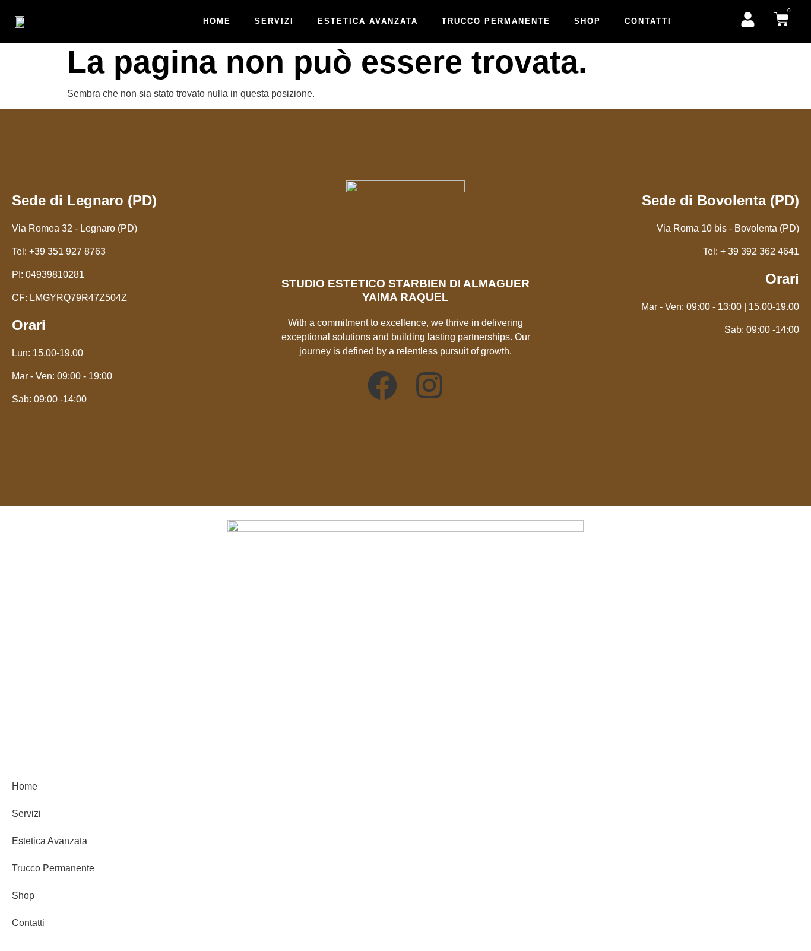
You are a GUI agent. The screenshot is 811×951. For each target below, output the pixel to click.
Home (217, 21)
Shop (587, 21)
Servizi (274, 21)
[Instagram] (429, 385)
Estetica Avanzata (368, 21)
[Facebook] (382, 385)
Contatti (648, 21)
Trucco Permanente (496, 21)
